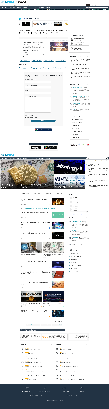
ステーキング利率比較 (22, 5)
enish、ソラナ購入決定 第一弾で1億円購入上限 (33, 261)
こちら (39, 50)
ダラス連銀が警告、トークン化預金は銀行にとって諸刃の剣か (53, 255)
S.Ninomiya (22, 37)
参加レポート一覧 (61, 60)
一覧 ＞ (106, 160)
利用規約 (82, 388)
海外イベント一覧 (49, 60)
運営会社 (82, 391)
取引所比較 (41, 7)
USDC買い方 (13, 5)
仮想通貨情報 (45, 37)
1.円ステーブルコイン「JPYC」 (32, 324)
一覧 (87, 56)
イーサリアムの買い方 (77, 131)
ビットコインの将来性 (5, 5)
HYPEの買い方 (75, 137)
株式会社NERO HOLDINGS (79, 96)
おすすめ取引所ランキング (79, 48)
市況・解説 (12, 7)
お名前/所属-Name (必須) (30, 79)
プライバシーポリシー (64, 391)
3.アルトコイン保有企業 (57, 324)
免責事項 (64, 388)
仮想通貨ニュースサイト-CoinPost (57, 400)
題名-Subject (27, 90)
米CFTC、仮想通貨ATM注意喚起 (28, 254)
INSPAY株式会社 (76, 103)
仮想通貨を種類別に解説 (79, 38)
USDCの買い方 (75, 125)
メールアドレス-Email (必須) (31, 85)
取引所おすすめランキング (78, 119)
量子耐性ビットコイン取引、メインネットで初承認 (34, 311)
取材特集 (25, 7)
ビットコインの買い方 (79, 42)
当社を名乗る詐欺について (45, 391)
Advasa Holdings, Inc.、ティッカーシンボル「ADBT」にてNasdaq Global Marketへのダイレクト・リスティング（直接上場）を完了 (81, 90)
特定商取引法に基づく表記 (36, 395)
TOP (2, 7)
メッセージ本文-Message (30, 96)
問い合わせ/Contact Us (27, 391)
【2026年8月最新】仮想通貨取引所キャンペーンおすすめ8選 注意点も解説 (40, 208)
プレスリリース (33, 7)
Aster (74, 109)
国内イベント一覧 (37, 60)
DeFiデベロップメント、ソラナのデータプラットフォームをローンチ (53, 304)
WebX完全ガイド (93, 5)
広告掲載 (27, 388)
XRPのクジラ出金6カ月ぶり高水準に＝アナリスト (34, 233)
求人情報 (45, 388)
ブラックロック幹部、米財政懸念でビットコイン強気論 (31, 304)
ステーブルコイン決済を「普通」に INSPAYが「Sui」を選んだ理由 (81, 105)
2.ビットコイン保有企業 (45, 324)
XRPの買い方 (75, 134)
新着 (6, 7)
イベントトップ (24, 60)
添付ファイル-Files (29, 115)
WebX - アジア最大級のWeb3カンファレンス (73, 395)
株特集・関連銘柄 (31, 5)
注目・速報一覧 (58, 321)
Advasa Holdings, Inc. (78, 87)
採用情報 (48, 7)
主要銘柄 (19, 7)
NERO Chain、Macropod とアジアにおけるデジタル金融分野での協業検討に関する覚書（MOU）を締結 (58, 336)
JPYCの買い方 (75, 128)
